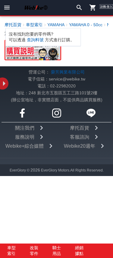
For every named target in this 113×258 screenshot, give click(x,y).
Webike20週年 (79, 146)
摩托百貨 (79, 128)
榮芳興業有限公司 (68, 72)
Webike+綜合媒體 (24, 146)
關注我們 (24, 128)
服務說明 (24, 137)
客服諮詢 (79, 137)
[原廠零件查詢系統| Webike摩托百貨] (33, 50)
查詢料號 (35, 40)
